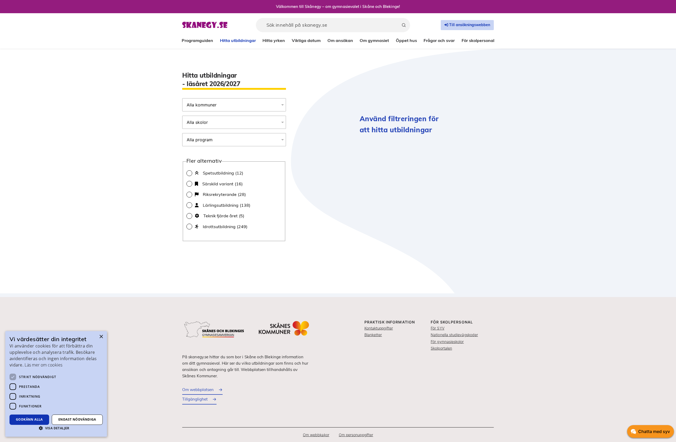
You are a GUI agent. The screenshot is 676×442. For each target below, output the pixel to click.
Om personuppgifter (356, 434)
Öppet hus (406, 40)
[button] (56, 428)
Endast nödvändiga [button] (77, 419)
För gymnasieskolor (447, 341)
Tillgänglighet (195, 399)
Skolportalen (441, 348)
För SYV (437, 328)
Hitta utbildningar (238, 40)
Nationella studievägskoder (454, 334)
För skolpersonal (478, 40)
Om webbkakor (316, 434)
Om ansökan (340, 40)
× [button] (101, 337)
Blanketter (373, 334)
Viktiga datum (306, 40)
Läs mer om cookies (43, 365)
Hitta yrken (273, 40)
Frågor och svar (439, 40)
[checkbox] (234, 173)
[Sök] (403, 25)
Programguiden (197, 40)
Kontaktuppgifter (378, 328)
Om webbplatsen (198, 389)
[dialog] (56, 384)
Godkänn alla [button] (29, 419)
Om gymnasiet (374, 40)
